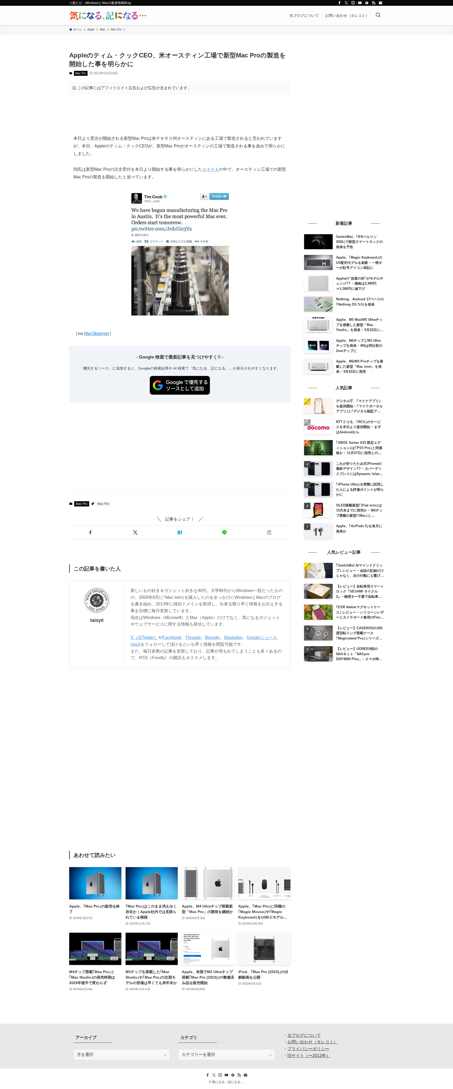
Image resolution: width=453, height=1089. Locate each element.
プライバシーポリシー (308, 1049)
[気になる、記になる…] (107, 15)
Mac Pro (80, 73)
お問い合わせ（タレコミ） (312, 1042)
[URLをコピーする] (269, 532)
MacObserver (96, 333)
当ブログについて (304, 1035)
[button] (90, 532)
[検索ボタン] (378, 15)
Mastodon (233, 637)
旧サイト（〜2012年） (308, 1055)
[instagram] (353, 3)
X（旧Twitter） (144, 637)
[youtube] (360, 3)
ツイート (210, 169)
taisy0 (97, 620)
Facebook (172, 637)
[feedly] (366, 3)
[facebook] (339, 3)
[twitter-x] (346, 3)
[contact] (380, 3)
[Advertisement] (179, 114)
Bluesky (212, 637)
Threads (193, 637)
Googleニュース (262, 637)
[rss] (373, 3)
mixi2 (136, 644)
